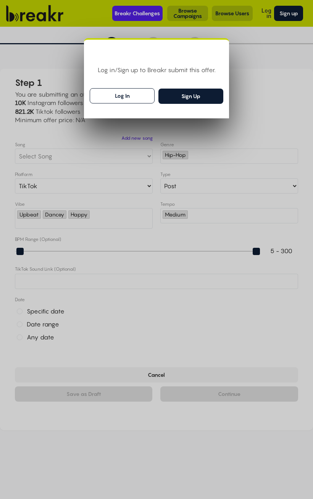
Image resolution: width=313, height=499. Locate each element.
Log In (122, 95)
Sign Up (190, 96)
